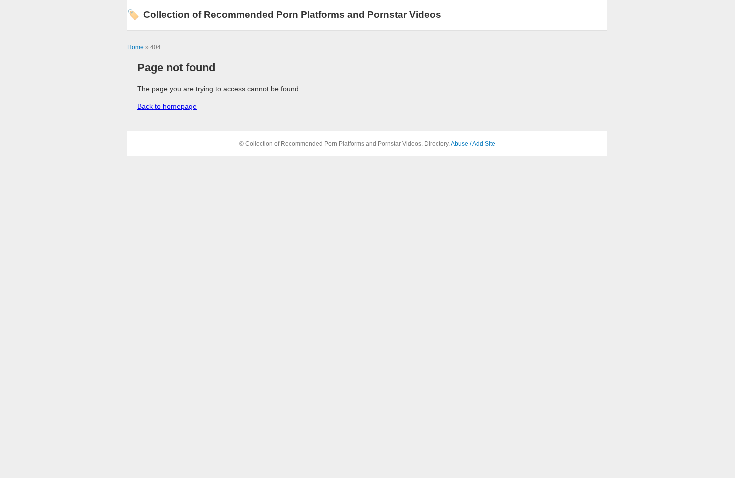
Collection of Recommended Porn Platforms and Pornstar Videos (285, 15)
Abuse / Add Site (473, 144)
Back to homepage (167, 106)
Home (136, 47)
